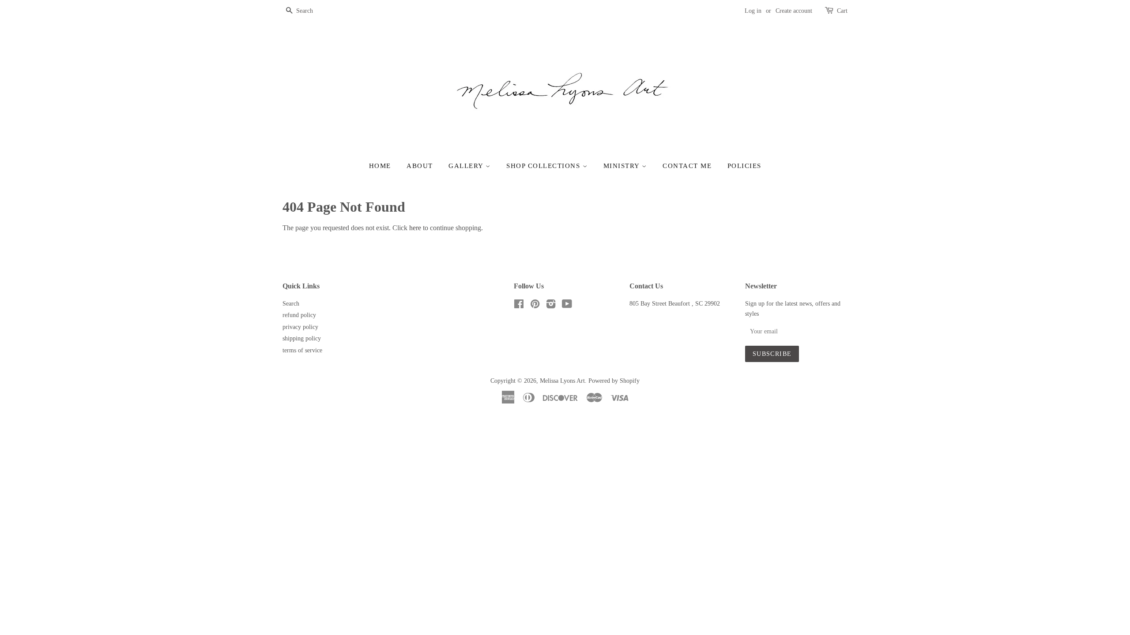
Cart (842, 10)
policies (744, 165)
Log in (753, 10)
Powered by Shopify (614, 380)
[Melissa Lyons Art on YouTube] (567, 306)
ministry (622, 165)
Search (290, 303)
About (420, 165)
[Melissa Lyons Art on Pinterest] (535, 306)
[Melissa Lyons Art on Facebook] (519, 306)
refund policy (299, 315)
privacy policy (300, 327)
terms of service (302, 350)
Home (380, 165)
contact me (687, 165)
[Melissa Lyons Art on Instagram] (551, 306)
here (415, 228)
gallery (467, 165)
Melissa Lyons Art (562, 380)
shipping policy (301, 338)
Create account (794, 10)
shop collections (544, 165)
